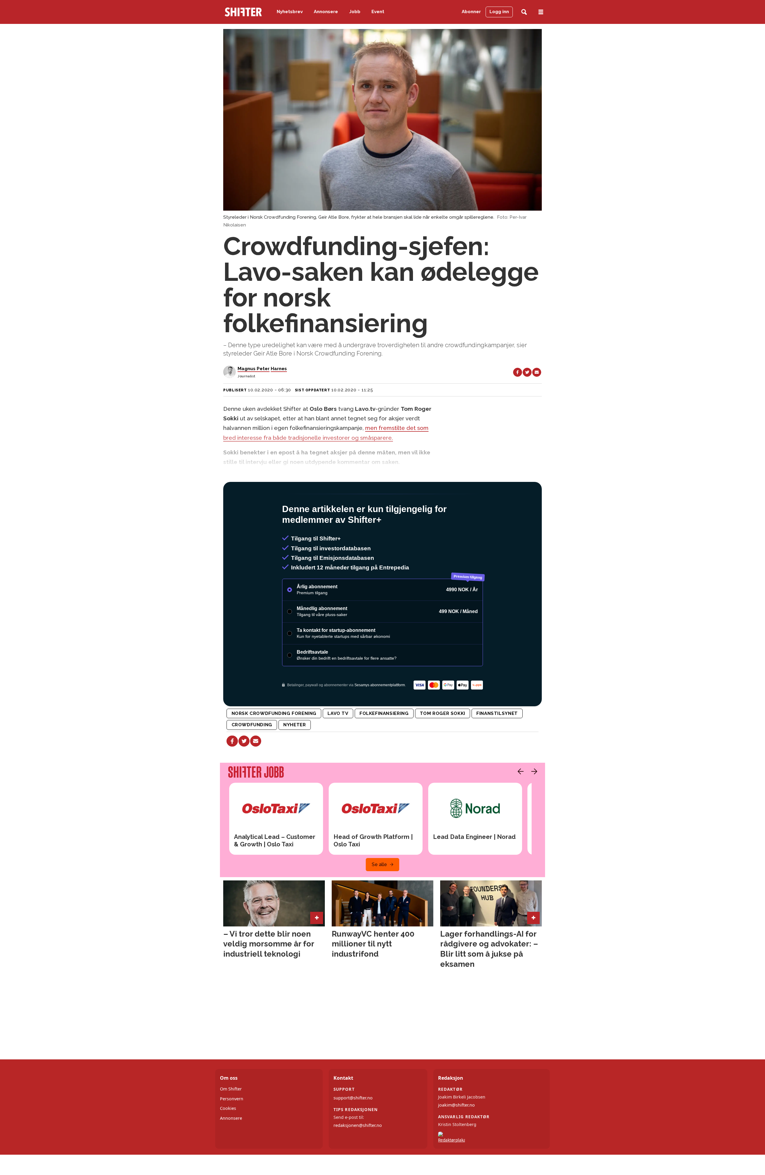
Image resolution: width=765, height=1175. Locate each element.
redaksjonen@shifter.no (357, 1151)
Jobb (354, 11)
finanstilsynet (497, 739)
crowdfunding (252, 750)
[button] (519, 797)
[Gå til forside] (243, 11)
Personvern (231, 1124)
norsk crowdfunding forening (274, 739)
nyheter (294, 750)
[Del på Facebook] (517, 372)
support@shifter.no (353, 1123)
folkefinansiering (383, 739)
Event (377, 11)
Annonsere (326, 11)
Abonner (471, 11)
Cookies (228, 1134)
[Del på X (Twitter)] (527, 372)
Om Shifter (231, 1114)
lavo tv (338, 739)
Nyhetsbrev (290, 11)
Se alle (379, 890)
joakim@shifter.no (456, 1130)
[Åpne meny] (541, 12)
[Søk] (524, 12)
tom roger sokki (442, 739)
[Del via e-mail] (536, 372)
